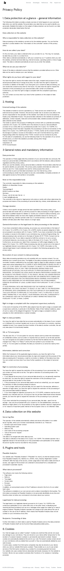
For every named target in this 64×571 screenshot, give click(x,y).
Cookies (53, 567)
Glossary (37, 567)
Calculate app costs (28, 567)
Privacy (48, 567)
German (59, 567)
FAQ (51, 2)
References (45, 2)
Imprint (42, 567)
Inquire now (57, 2)
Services (28, 2)
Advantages (36, 2)
